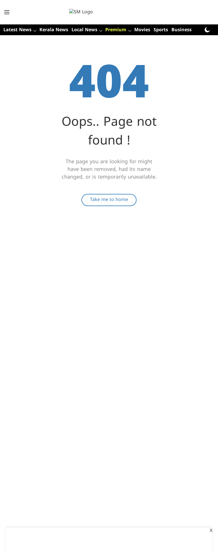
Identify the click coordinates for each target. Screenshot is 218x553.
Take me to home (109, 200)
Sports (161, 30)
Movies (142, 30)
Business (181, 30)
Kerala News (53, 30)
